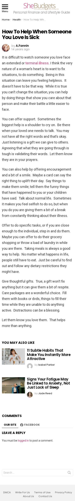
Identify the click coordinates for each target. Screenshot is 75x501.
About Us (28, 496)
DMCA (7, 492)
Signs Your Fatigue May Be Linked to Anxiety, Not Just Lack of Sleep (48, 383)
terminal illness (37, 63)
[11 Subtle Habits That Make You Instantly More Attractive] (13, 356)
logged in (23, 440)
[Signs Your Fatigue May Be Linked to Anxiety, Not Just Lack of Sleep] (13, 385)
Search (69, 473)
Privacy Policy (63, 492)
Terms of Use (42, 492)
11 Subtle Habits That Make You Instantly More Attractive (48, 354)
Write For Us (22, 492)
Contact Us (45, 496)
